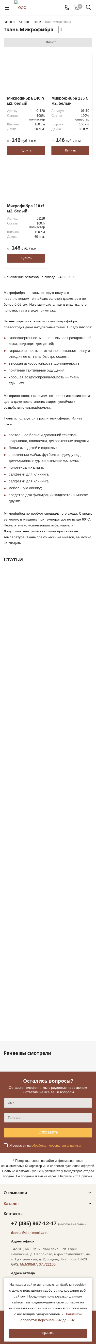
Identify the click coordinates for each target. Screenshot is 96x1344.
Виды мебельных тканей (31, 704)
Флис (13, 1012)
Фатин (14, 623)
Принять (48, 1333)
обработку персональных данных (56, 1145)
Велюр (15, 781)
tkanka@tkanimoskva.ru (29, 1233)
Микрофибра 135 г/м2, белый (69, 100)
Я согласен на (45, 1145)
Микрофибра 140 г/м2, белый (25, 100)
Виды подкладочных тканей (35, 858)
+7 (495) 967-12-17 (49, 1223)
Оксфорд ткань (23, 935)
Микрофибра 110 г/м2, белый (25, 208)
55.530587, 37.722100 (38, 1264)
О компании (15, 1193)
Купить (26, 150)
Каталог (11, 1204)
